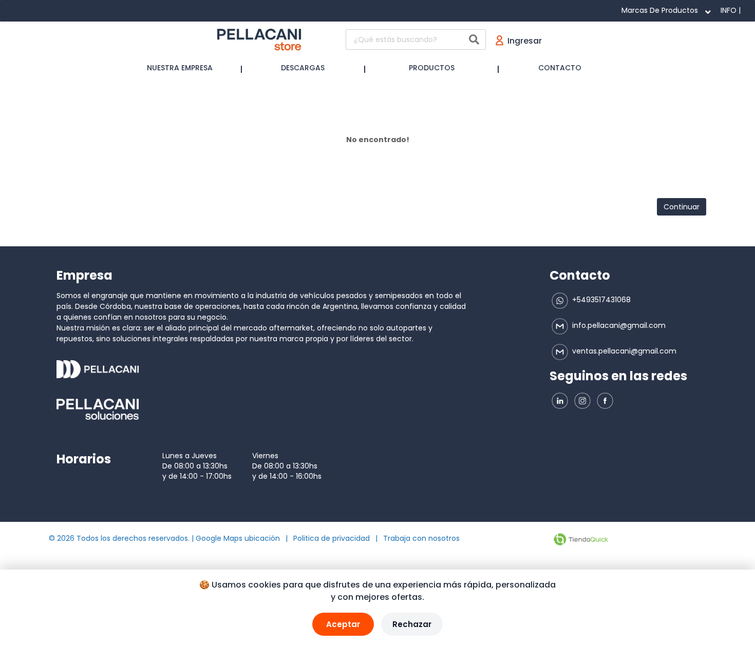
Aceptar (343, 624)
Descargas (303, 68)
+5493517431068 (600, 300)
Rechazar (411, 624)
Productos (432, 68)
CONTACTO (559, 68)
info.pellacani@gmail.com (618, 325)
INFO (729, 10)
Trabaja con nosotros (421, 538)
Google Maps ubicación (238, 538)
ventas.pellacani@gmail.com (623, 351)
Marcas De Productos (659, 10)
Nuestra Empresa (180, 68)
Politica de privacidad (331, 538)
